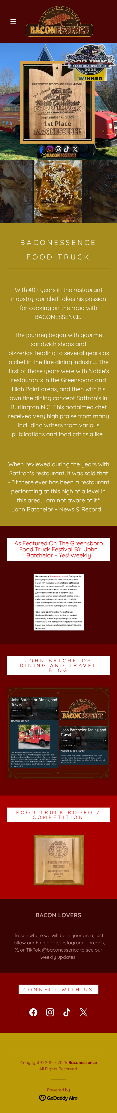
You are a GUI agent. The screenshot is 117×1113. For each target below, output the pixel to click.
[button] (13, 21)
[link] (59, 21)
